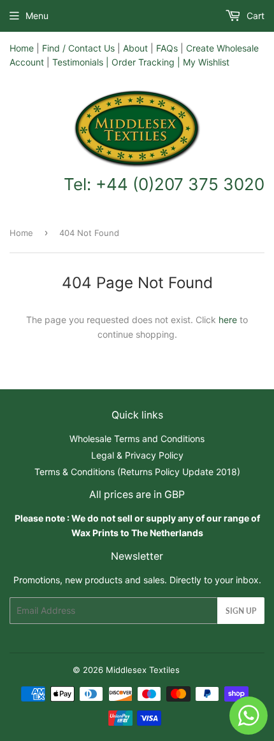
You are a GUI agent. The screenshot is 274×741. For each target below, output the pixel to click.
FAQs (167, 48)
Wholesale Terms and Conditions (137, 438)
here (228, 319)
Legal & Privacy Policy (137, 455)
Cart (254, 15)
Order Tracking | (147, 62)
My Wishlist (206, 62)
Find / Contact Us (78, 48)
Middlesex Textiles (143, 670)
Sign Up (241, 611)
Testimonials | (81, 62)
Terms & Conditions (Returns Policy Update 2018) (137, 471)
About (135, 48)
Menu (36, 15)
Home (22, 48)
